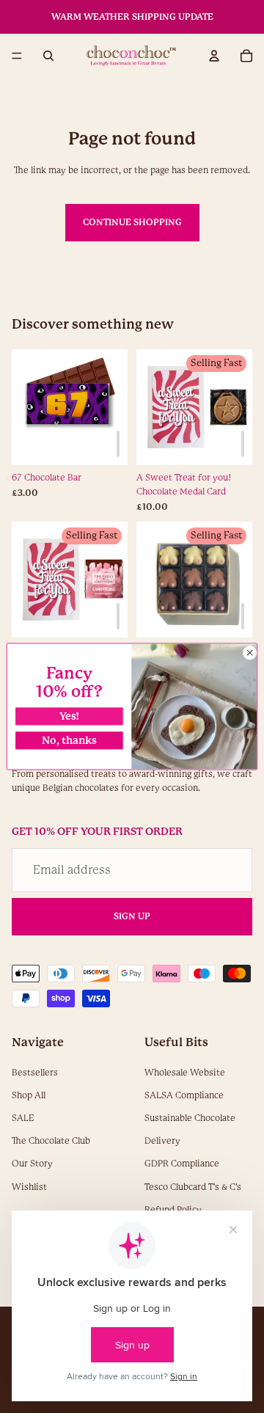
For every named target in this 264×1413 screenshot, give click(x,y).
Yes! (69, 716)
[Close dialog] (250, 653)
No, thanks (69, 740)
